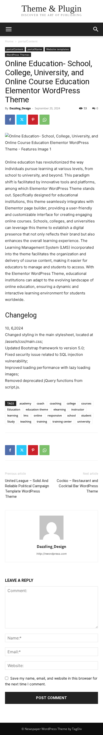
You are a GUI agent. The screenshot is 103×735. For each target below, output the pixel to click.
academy (25, 403)
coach (40, 403)
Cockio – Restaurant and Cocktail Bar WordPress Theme (77, 486)
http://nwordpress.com (51, 553)
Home (9, 41)
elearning (60, 409)
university (83, 421)
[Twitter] (21, 120)
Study (11, 421)
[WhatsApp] (45, 120)
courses (86, 403)
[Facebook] (10, 120)
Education (13, 409)
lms (26, 415)
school (71, 415)
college (71, 403)
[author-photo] (52, 539)
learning (12, 415)
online (38, 415)
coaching (55, 403)
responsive (55, 415)
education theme (37, 409)
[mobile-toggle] (8, 29)
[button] (96, 29)
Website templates (57, 49)
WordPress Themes (18, 54)
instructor (77, 409)
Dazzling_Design (20, 108)
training (42, 421)
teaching (25, 421)
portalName (35, 49)
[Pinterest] (33, 120)
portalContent (28, 41)
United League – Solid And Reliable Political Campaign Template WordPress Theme (27, 488)
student (86, 415)
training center (62, 421)
